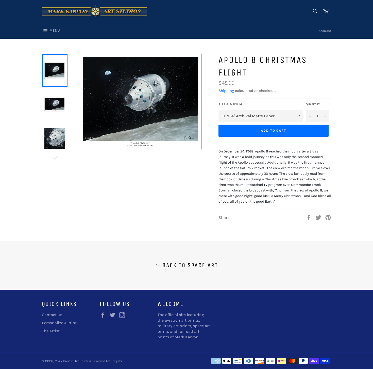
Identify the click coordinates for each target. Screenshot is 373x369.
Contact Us (52, 314)
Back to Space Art (189, 265)
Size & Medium (230, 104)
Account (325, 31)
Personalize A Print (59, 322)
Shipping (226, 90)
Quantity (313, 104)
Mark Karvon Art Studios (73, 361)
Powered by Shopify (107, 361)
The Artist (51, 330)
